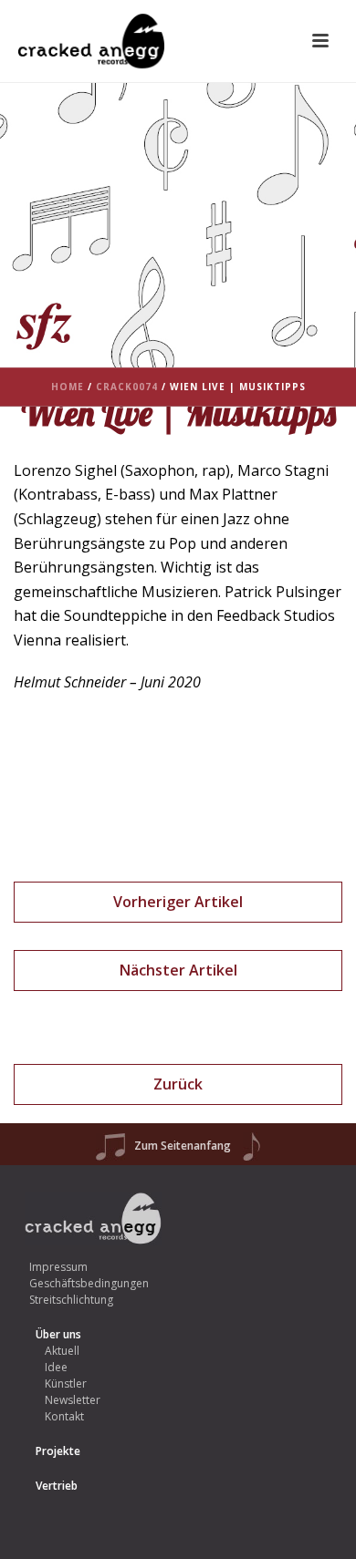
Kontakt (64, 1416)
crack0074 (127, 386)
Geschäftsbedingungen (89, 1283)
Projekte (58, 1451)
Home (67, 386)
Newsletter (72, 1400)
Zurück (178, 1084)
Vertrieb (57, 1485)
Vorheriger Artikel (178, 902)
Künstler (66, 1383)
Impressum (58, 1267)
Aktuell (62, 1350)
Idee (56, 1367)
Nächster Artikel (178, 970)
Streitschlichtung (71, 1299)
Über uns (58, 1334)
